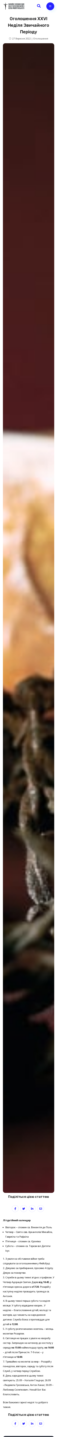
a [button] (50, 6)
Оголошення (40, 38)
